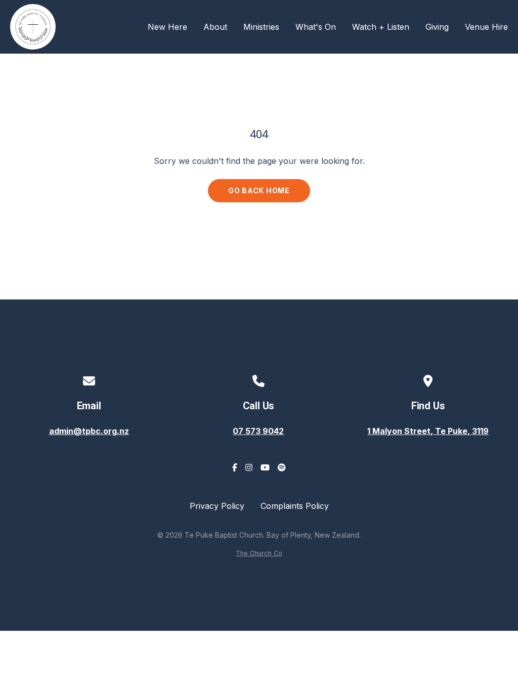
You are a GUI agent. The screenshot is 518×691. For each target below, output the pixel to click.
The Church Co (259, 553)
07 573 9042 (258, 431)
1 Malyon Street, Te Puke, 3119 (428, 431)
